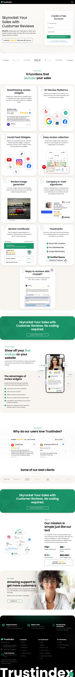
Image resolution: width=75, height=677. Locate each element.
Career (23, 656)
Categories (62, 647)
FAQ (41, 659)
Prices (23, 642)
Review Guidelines (45, 653)
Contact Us (13, 601)
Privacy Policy (65, 42)
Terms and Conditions (54, 42)
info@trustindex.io (6, 663)
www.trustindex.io (12, 662)
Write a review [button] (59, 439)
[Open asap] (71, 674)
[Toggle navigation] (72, 2)
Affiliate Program (26, 653)
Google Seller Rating (46, 656)
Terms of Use (44, 647)
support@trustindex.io (10, 649)
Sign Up (42, 645)
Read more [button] (14, 457)
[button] (17, 40)
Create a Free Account (57, 37)
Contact (23, 650)
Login (41, 642)
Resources (24, 647)
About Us (24, 645)
